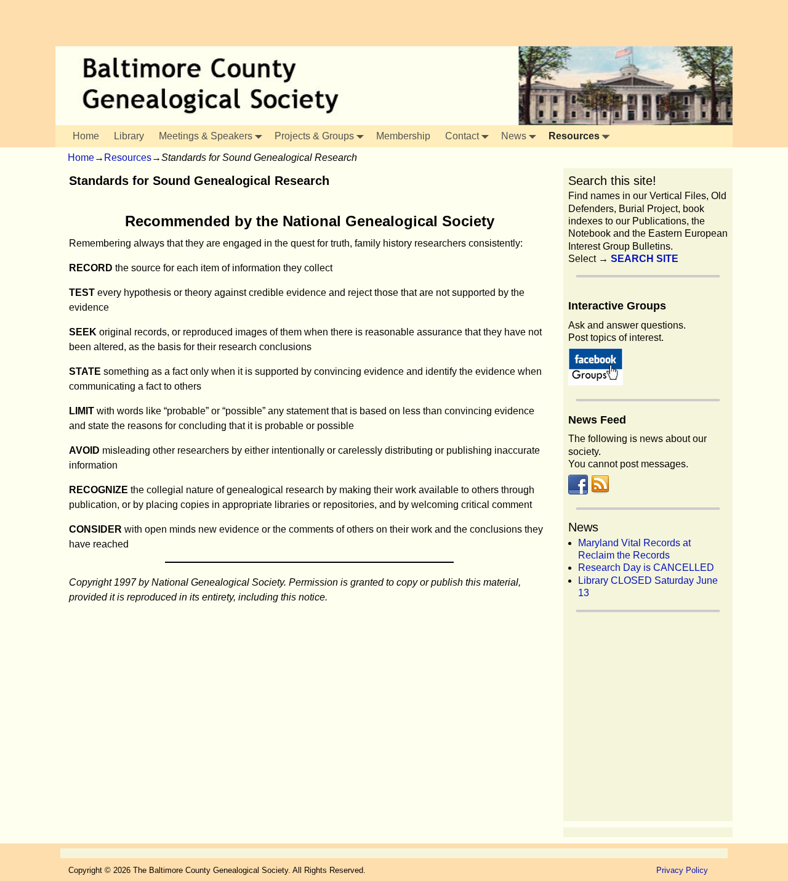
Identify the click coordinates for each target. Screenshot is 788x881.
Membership (403, 136)
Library (129, 136)
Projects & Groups (314, 136)
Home (86, 136)
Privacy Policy (682, 870)
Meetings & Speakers (205, 136)
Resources (574, 136)
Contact (462, 136)
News (513, 136)
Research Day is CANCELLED (646, 567)
